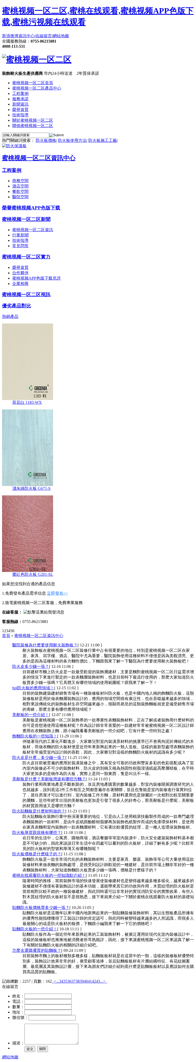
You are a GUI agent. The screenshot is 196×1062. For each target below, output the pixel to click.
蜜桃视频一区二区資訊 (32, 230)
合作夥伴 (20, 273)
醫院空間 (20, 197)
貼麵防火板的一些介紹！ (34, 929)
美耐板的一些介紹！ (30, 715)
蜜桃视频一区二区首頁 (32, 83)
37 (73, 981)
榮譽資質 (20, 109)
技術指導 (20, 115)
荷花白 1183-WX (27, 402)
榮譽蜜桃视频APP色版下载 (31, 207)
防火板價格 (46, 140)
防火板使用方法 (72, 140)
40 (86, 981)
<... (56, 981)
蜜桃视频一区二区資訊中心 (39, 158)
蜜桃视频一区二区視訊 (26, 294)
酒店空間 (20, 186)
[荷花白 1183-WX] (27, 398)
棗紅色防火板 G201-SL (32, 574)
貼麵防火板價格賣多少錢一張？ (40, 907)
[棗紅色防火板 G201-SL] (27, 570)
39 (82, 981)
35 (65, 981)
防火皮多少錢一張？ (30, 666)
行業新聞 (20, 235)
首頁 (6, 635)
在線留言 (43, 36)
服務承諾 (20, 99)
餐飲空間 (20, 191)
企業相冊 (20, 283)
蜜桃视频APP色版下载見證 (36, 278)
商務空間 (20, 181)
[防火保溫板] (14, 146)
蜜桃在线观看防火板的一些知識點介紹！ (49, 875)
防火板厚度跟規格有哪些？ (36, 832)
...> (102, 981)
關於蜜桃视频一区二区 (32, 120)
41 (90, 981)
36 (69, 981)
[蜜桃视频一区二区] (36, 59)
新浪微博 (10, 36)
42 (94, 981)
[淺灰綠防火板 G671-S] (27, 484)
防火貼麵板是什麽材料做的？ (38, 811)
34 (61, 981)
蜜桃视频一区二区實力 (26, 256)
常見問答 (20, 246)
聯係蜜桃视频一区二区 (32, 125)
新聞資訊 (20, 104)
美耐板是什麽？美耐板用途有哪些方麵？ (49, 779)
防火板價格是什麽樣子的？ (36, 854)
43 (98, 981)
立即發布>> (57, 593)
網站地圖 (61, 36)
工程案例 (20, 93)
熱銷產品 (10, 316)
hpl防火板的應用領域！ (33, 688)
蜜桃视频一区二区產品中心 (36, 88)
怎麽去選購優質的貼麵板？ (36, 950)
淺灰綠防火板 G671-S (31, 488)
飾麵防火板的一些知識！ (34, 736)
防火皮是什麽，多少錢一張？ (38, 757)
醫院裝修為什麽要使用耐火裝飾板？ (45, 645)
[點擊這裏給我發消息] (43, 612)
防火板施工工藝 (102, 140)
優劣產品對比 (16, 305)
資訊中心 (26, 36)
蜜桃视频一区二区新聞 (26, 219)
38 (78, 981)
